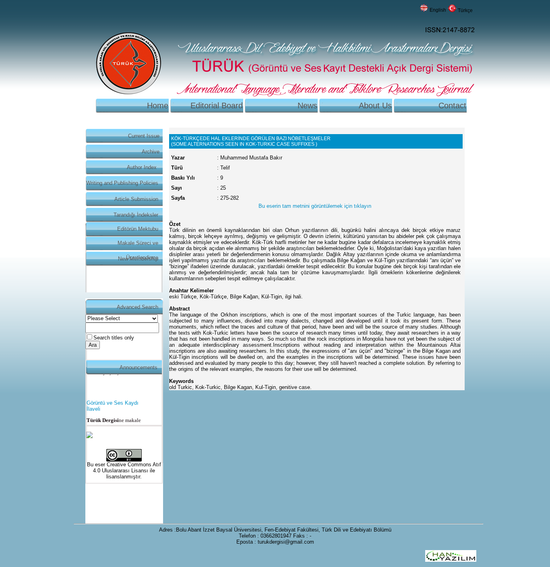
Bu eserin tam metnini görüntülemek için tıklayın (314, 206)
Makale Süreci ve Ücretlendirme (138, 245)
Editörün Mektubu (137, 229)
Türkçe (465, 10)
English (438, 10)
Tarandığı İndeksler (136, 215)
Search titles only (113, 338)
